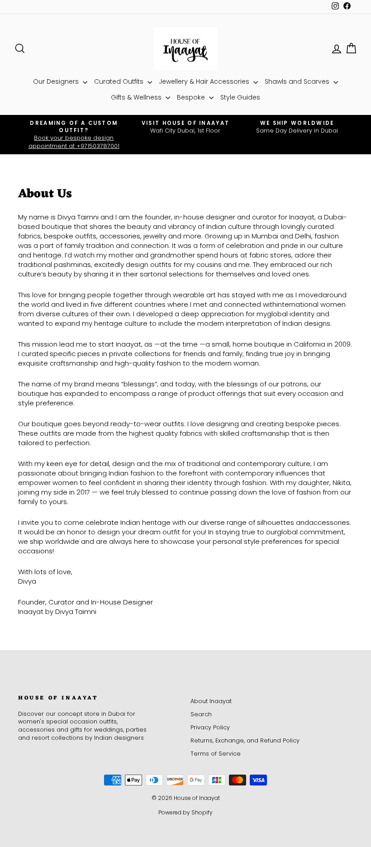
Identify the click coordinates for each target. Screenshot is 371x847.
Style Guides (240, 97)
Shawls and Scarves (298, 81)
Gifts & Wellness (137, 97)
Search (201, 714)
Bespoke (192, 97)
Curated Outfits (119, 81)
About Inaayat (211, 701)
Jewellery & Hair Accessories (205, 81)
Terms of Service (215, 753)
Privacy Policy (210, 727)
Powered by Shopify (185, 812)
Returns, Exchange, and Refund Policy (245, 740)
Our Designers (57, 81)
